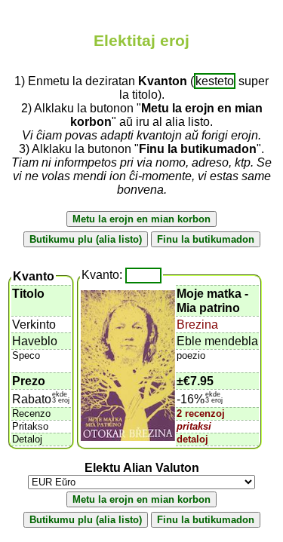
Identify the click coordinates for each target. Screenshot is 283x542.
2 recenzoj (201, 413)
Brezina (197, 324)
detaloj (192, 439)
